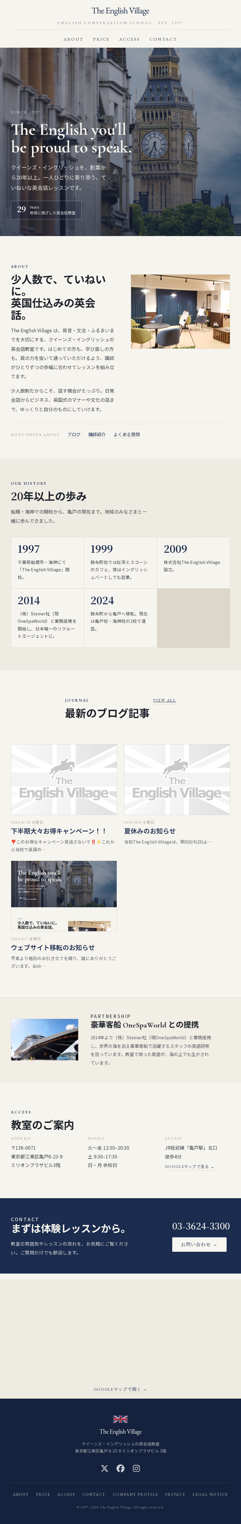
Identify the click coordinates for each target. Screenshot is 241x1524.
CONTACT (163, 39)
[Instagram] (136, 1468)
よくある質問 (126, 434)
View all (164, 700)
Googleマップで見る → (190, 1166)
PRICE (101, 39)
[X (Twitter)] (105, 1468)
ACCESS (129, 39)
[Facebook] (120, 1468)
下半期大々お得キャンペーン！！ (59, 831)
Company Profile (135, 1494)
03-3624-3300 (201, 1226)
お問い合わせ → (199, 1244)
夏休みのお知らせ (150, 831)
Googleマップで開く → (121, 1389)
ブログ (74, 434)
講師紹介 (97, 434)
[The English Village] (120, 11)
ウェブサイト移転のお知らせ (53, 948)
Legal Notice (210, 1494)
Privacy (175, 1494)
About (73, 39)
